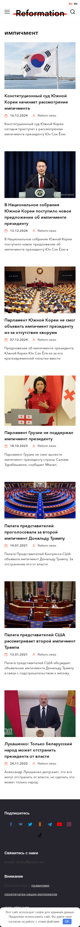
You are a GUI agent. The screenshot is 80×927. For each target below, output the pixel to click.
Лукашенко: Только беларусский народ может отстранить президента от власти (38, 750)
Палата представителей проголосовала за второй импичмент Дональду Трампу (34, 532)
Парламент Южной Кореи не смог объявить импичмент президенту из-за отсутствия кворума (39, 326)
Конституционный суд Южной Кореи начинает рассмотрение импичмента (36, 102)
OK (67, 921)
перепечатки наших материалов (30, 894)
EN (75, 4)
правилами (40, 885)
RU (70, 4)
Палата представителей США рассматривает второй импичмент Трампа (40, 641)
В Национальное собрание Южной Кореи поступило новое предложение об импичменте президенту (37, 214)
